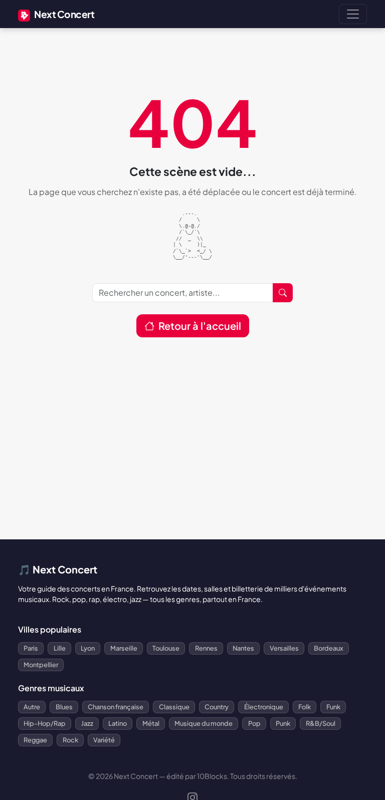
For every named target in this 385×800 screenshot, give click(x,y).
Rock (70, 740)
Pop (254, 723)
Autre (32, 707)
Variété (104, 740)
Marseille (123, 648)
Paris (31, 648)
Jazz (87, 723)
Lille (60, 648)
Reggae (35, 740)
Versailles (284, 648)
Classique (174, 707)
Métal (150, 723)
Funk (333, 707)
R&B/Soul (320, 723)
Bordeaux (328, 648)
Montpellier (41, 665)
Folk (304, 707)
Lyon (88, 648)
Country (217, 707)
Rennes (206, 648)
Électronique (263, 707)
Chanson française (115, 707)
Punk (283, 723)
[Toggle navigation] (353, 14)
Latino (117, 723)
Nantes (243, 648)
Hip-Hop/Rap (45, 723)
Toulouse (165, 648)
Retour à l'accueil (199, 325)
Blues (64, 707)
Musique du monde (203, 723)
